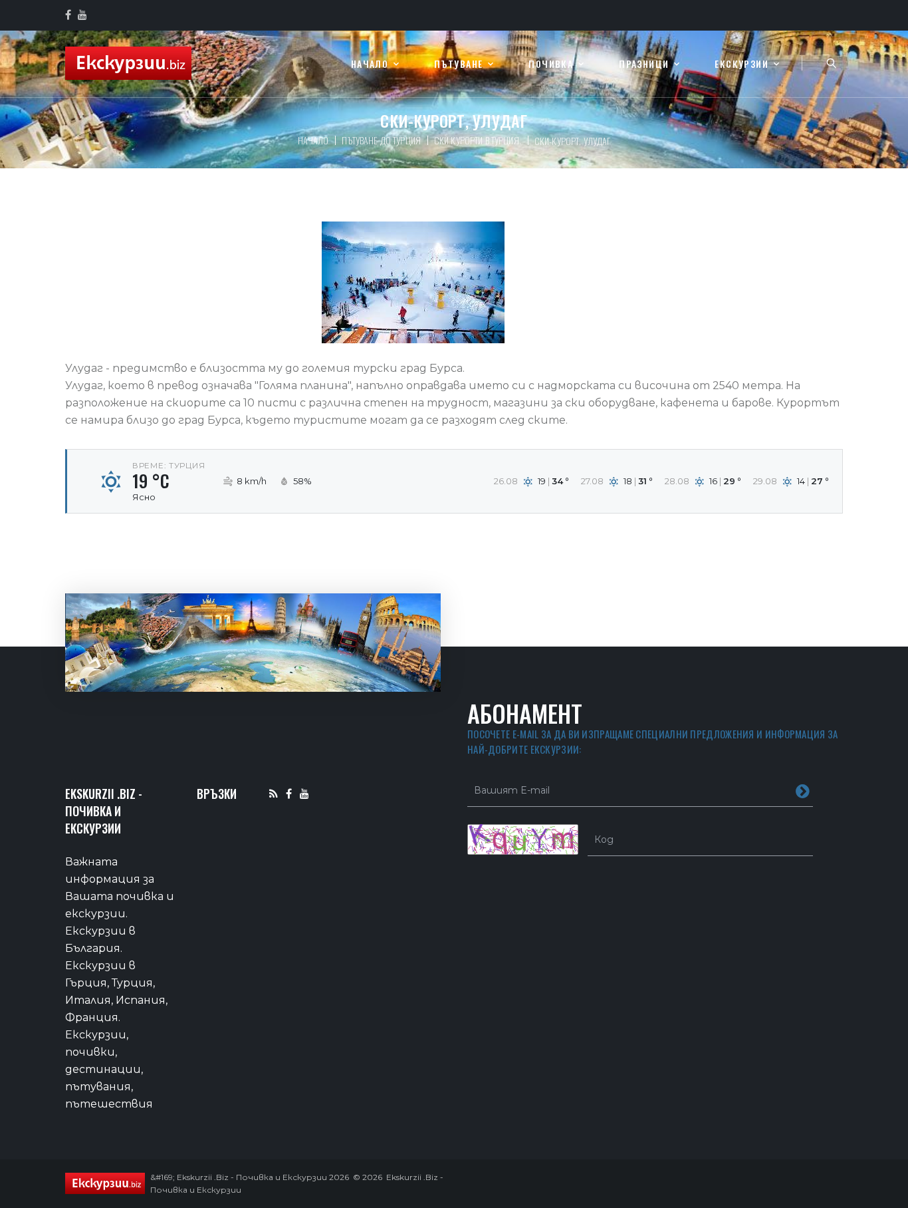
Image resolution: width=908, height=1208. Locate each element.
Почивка (550, 64)
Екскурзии (741, 64)
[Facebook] (289, 793)
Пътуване (458, 64)
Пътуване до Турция (381, 140)
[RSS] (273, 793)
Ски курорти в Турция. (477, 140)
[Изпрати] (802, 790)
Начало (369, 64)
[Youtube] (304, 793)
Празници (644, 64)
